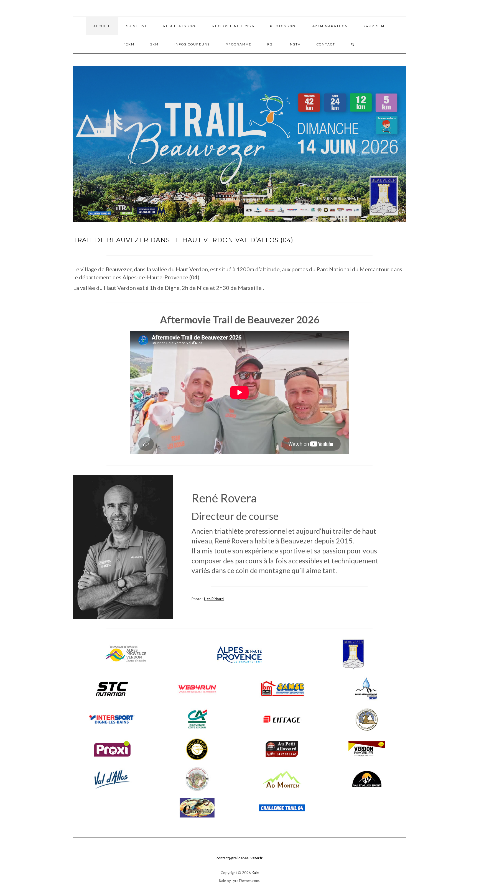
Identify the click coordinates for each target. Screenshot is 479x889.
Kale (255, 872)
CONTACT (326, 44)
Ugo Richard (214, 599)
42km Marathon (330, 26)
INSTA (295, 44)
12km (129, 44)
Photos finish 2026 (233, 26)
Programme (238, 44)
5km (154, 44)
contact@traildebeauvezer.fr (239, 858)
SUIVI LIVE (136, 26)
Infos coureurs (192, 44)
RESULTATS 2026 (180, 26)
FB (270, 44)
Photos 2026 (283, 26)
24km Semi (375, 26)
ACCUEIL (101, 26)
